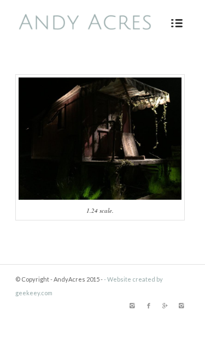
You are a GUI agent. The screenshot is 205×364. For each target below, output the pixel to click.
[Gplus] (165, 305)
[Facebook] (148, 305)
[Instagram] (132, 305)
